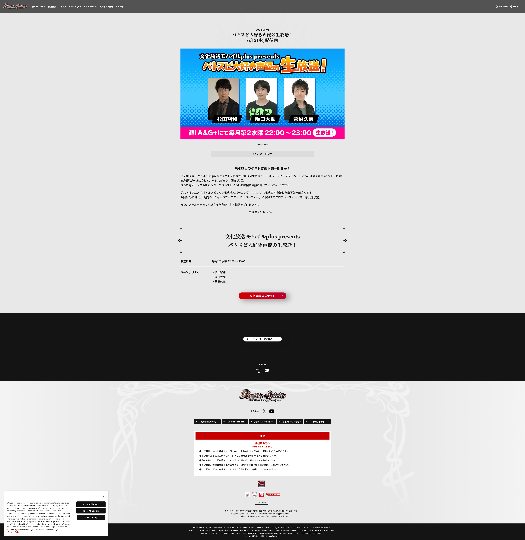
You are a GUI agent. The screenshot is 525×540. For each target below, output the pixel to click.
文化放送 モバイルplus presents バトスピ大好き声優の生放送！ (223, 176)
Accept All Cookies (91, 504)
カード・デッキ (90, 6)
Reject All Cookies (91, 511)
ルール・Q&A (75, 6)
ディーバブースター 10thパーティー (236, 197)
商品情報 (52, 6)
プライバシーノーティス (291, 421)
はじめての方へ (39, 6)
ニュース (62, 6)
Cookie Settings (236, 421)
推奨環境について (208, 421)
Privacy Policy (14, 532)
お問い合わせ (318, 421)
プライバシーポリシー (263, 421)
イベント (120, 6)
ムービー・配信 (106, 6)
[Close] (103, 496)
